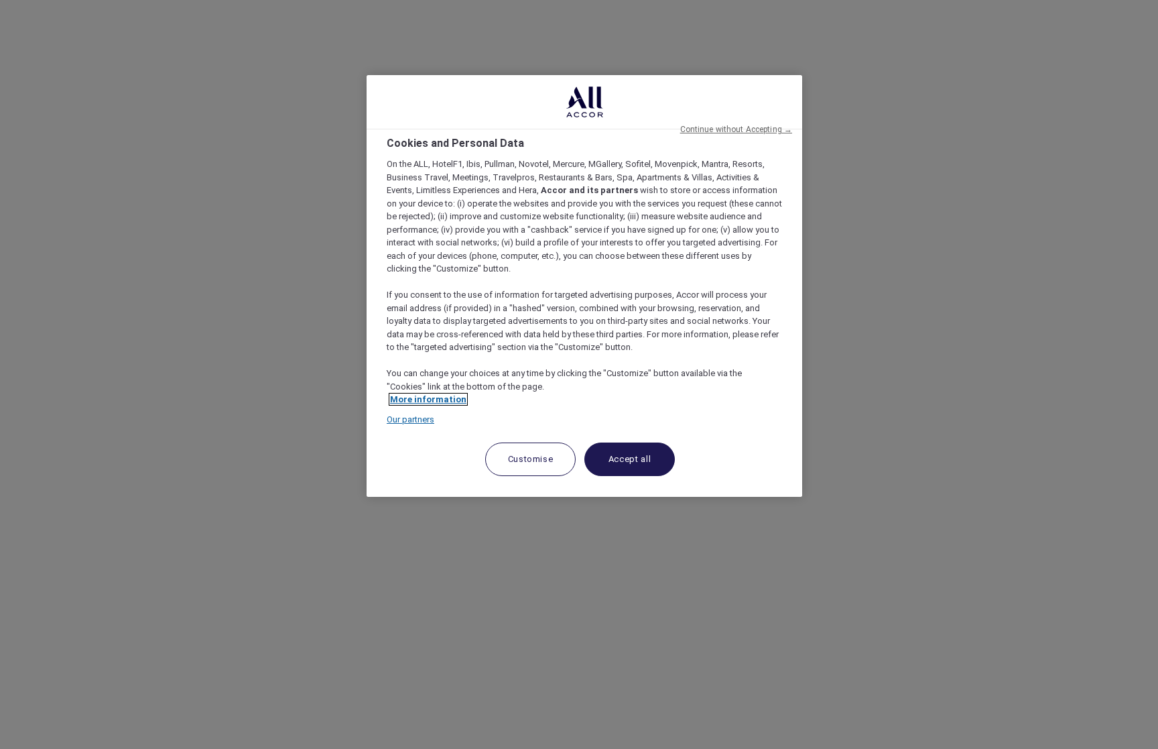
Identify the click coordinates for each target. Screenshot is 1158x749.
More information (428, 399)
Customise (531, 459)
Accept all (629, 459)
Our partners (410, 419)
